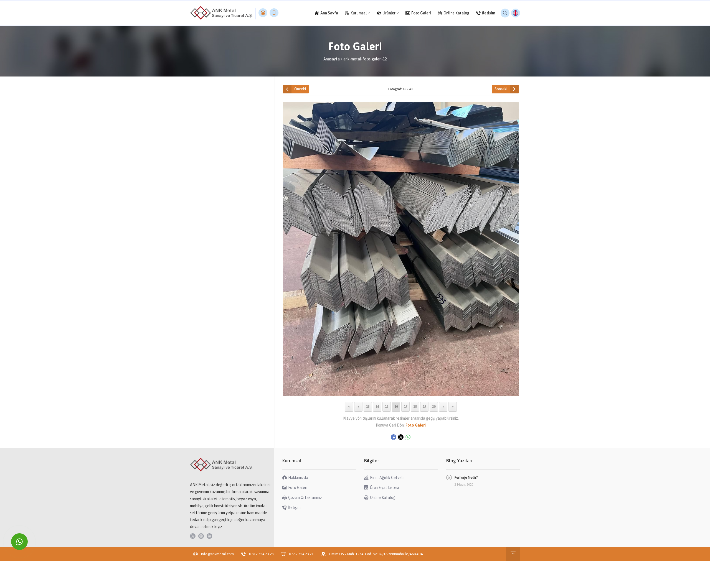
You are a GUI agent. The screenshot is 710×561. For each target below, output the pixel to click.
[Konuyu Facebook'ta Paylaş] (393, 437)
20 (433, 407)
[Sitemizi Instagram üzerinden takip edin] (201, 536)
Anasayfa (331, 59)
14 (377, 407)
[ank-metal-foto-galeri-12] (401, 394)
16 (396, 407)
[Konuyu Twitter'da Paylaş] (401, 437)
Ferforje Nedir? (466, 477)
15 (386, 407)
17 (405, 407)
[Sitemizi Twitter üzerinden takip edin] (193, 536)
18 (415, 407)
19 (424, 407)
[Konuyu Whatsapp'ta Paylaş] (408, 437)
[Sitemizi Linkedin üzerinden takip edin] (209, 536)
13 (367, 407)
